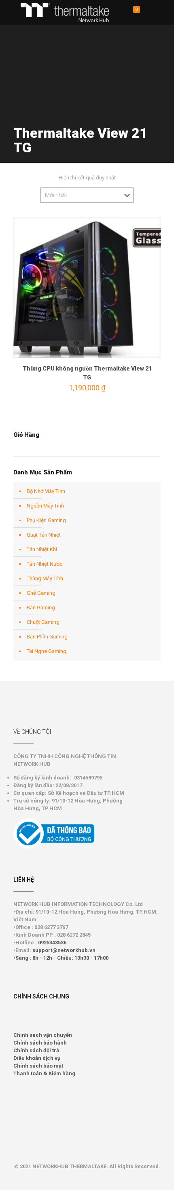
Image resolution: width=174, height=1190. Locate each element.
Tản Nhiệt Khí (42, 549)
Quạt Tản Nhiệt (44, 535)
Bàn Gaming (41, 607)
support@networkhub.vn (63, 950)
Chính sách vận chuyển (42, 1035)
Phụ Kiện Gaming (46, 520)
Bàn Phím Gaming (47, 637)
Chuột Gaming (43, 622)
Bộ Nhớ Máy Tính (46, 491)
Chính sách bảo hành (40, 1043)
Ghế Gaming (41, 593)
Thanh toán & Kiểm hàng (44, 1073)
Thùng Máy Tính (45, 578)
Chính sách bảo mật (38, 1066)
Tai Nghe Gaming (46, 651)
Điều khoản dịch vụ (36, 1058)
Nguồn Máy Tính (45, 506)
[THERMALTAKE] (69, 12)
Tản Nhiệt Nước (44, 564)
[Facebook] (87, 1178)
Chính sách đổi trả (36, 1050)
